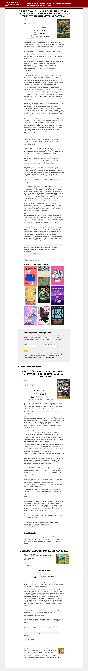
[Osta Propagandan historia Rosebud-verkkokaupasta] (43, 34)
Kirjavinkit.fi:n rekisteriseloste (46, 357)
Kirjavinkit (13, 2)
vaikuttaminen (27, 251)
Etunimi (26, 344)
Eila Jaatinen (31, 559)
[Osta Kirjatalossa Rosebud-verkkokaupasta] (43, 395)
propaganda (54, 247)
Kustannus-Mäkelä (28, 554)
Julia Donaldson (31, 639)
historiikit (56, 522)
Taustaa (49, 3)
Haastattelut (66, 3)
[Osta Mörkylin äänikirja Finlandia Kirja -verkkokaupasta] (40, 574)
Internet (33, 245)
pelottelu (58, 633)
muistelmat (37, 524)
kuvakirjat (38, 633)
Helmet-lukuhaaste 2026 (34, 5)
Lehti (49, 5)
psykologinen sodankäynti (30, 249)
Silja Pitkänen (30, 253)
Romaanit (36, 2)
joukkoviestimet (41, 245)
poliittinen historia (45, 247)
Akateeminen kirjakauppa (33, 522)
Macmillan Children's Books (46, 555)
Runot (52, 2)
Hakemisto (69, 2)
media (31, 247)
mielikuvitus (51, 633)
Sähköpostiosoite (50, 344)
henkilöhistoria (44, 522)
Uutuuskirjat (57, 3)
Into (25, 19)
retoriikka (41, 249)
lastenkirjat (44, 633)
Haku (44, 5)
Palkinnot (30, 3)
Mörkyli (28, 637)
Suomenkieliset (44, 2)
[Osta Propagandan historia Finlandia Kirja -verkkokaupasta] (36, 34)
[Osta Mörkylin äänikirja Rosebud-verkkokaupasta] (48, 574)
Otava (25, 380)
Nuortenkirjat (60, 2)
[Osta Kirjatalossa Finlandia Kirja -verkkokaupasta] (36, 395)
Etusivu (29, 2)
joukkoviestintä (49, 245)
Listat (36, 3)
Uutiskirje (42, 3)
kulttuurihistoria (58, 245)
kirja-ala (31, 524)
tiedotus (47, 249)
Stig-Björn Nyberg (31, 526)
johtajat (26, 524)
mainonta (26, 247)
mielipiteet (37, 247)
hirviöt (33, 633)
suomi (28, 256)
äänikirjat (26, 635)
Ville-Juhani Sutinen (39, 253)
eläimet (28, 633)
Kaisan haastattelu (51, 657)
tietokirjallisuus (53, 249)
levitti (52, 207)
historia (28, 245)
